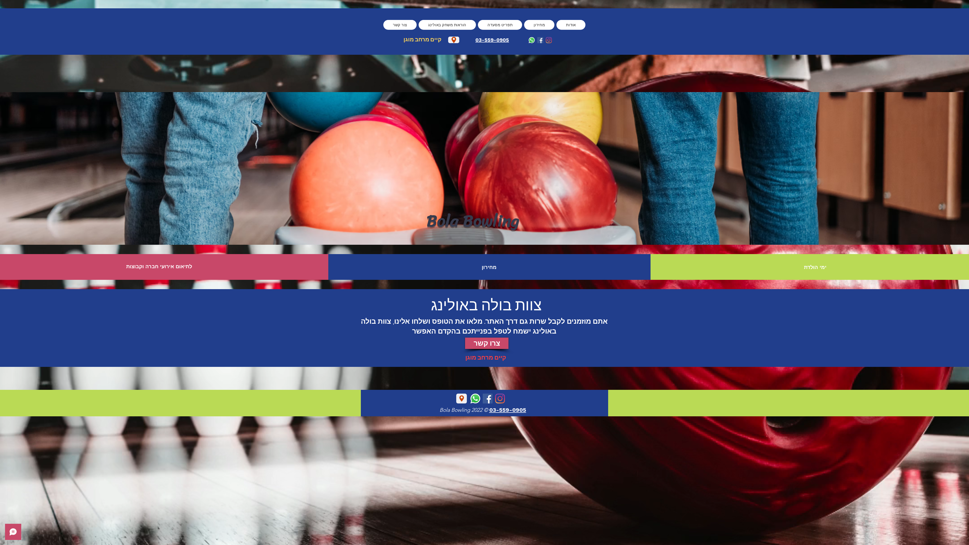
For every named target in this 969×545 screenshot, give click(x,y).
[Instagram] (549, 40)
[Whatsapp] (532, 40)
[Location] (453, 40)
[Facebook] (540, 40)
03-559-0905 (492, 40)
